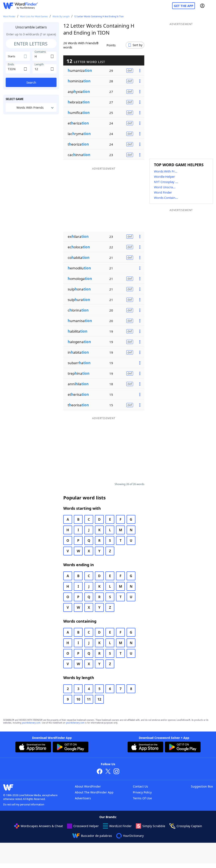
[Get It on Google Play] (70, 747)
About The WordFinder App (94, 792)
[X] (108, 772)
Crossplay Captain (189, 826)
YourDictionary (133, 836)
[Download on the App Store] (33, 747)
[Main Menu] (211, 6)
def (129, 70)
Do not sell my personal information (23, 804)
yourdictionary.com (31, 722)
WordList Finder (120, 826)
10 (78, 699)
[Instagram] (116, 772)
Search (31, 82)
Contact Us (140, 786)
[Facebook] (99, 772)
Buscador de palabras (96, 836)
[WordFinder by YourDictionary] (20, 6)
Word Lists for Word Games (34, 16)
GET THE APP (183, 6)
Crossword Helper (86, 826)
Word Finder (9, 16)
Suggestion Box (202, 786)
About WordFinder (88, 786)
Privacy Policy (142, 792)
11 (89, 699)
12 (99, 699)
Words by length (61, 16)
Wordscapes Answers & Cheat (42, 826)
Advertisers (83, 798)
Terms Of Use (142, 798)
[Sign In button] (202, 6)
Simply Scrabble (153, 826)
